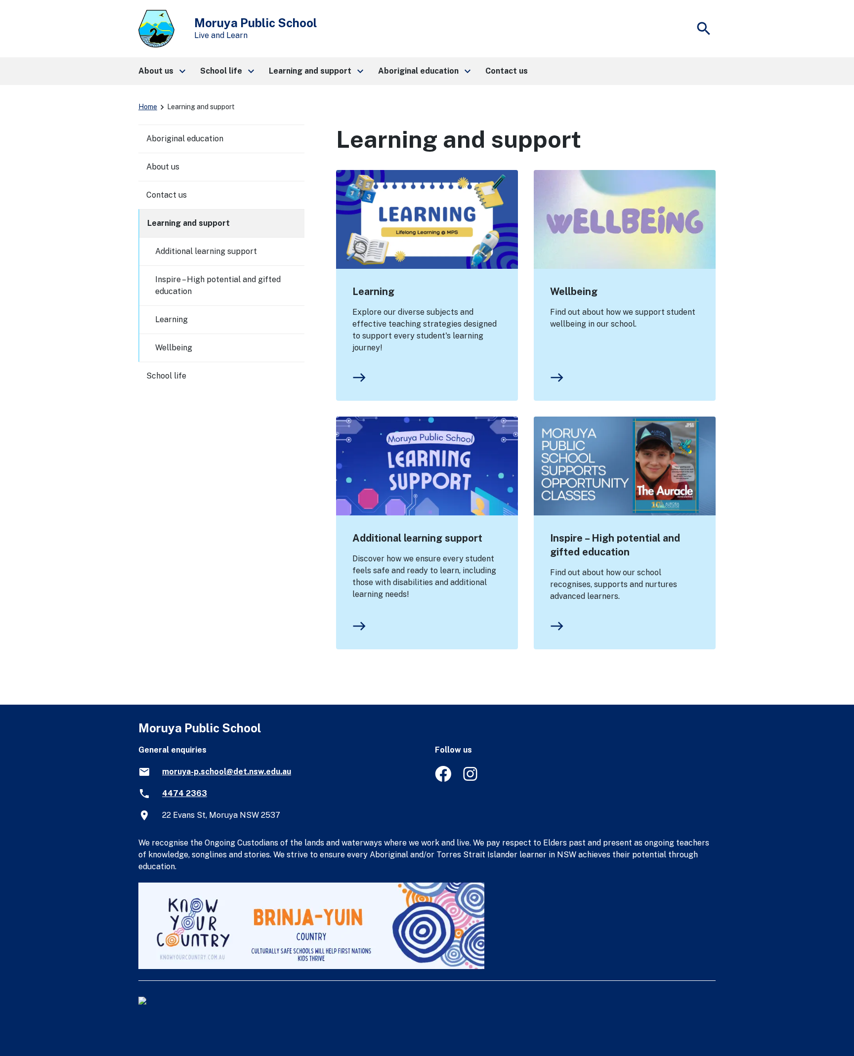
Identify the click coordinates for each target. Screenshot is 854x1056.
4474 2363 (184, 793)
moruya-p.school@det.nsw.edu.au (226, 771)
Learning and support (188, 223)
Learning (373, 291)
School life (166, 375)
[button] (161, 71)
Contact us (166, 195)
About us (162, 166)
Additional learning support (417, 538)
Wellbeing (574, 291)
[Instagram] (471, 779)
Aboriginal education (184, 138)
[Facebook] (443, 779)
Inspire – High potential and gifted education (615, 545)
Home (147, 107)
